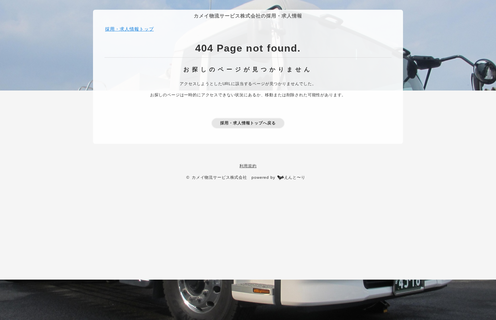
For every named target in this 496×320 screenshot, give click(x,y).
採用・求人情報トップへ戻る (248, 123)
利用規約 (247, 166)
